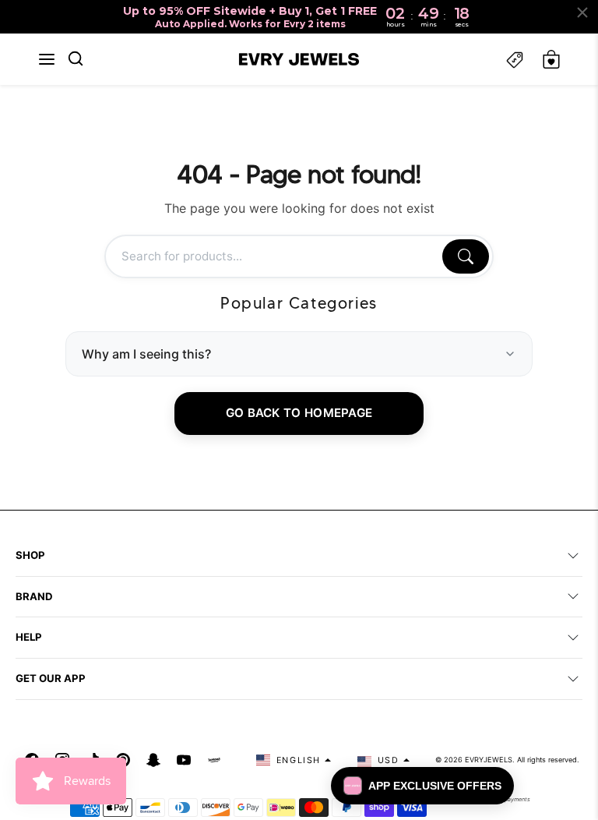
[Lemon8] (214, 760)
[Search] (465, 256)
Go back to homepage (299, 412)
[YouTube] (184, 760)
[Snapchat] (153, 760)
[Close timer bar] (582, 12)
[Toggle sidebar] (514, 59)
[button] (46, 59)
